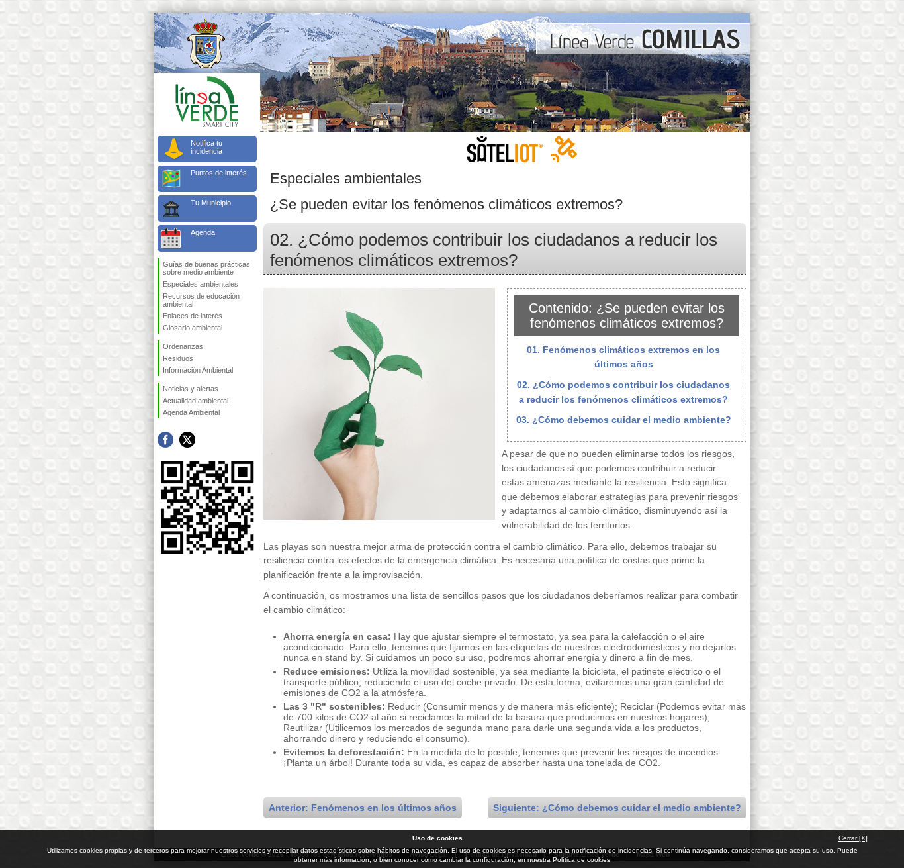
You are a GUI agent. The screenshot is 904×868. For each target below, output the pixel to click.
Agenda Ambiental (191, 412)
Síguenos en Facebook (165, 440)
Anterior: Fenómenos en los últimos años (363, 807)
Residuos (178, 358)
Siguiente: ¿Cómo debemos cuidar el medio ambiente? (617, 807)
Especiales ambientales (200, 284)
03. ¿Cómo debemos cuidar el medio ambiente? (623, 419)
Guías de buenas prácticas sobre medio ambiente (206, 268)
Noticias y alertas (190, 389)
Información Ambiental (198, 370)
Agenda (203, 232)
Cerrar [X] (853, 838)
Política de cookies (581, 859)
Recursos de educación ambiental (201, 300)
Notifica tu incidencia (206, 147)
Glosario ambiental (192, 328)
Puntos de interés (219, 173)
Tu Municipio (211, 203)
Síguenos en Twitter (187, 440)
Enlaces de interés (192, 316)
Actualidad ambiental (195, 401)
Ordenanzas (183, 346)
